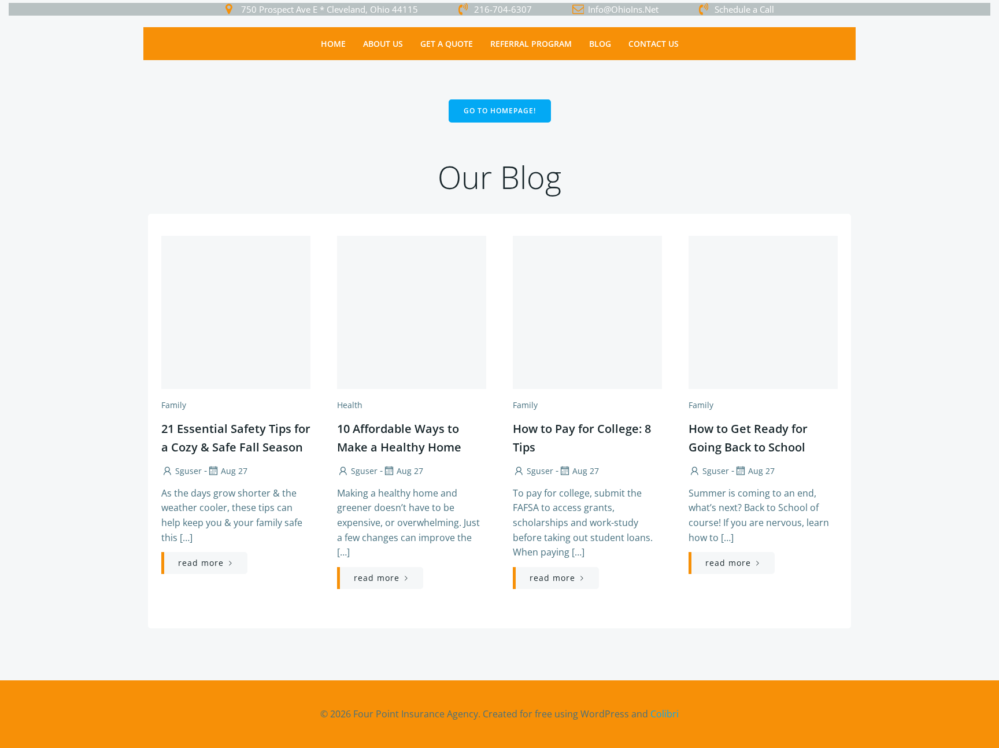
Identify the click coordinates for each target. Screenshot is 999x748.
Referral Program (531, 43)
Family (173, 404)
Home (333, 43)
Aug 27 (234, 470)
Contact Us (653, 43)
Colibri (664, 714)
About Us (383, 43)
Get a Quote (446, 43)
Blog (600, 43)
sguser (188, 470)
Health (349, 404)
